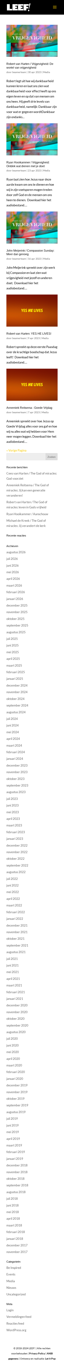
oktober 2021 (15, 938)
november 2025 (17, 612)
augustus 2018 (16, 1192)
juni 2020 (12, 1045)
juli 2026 (12, 559)
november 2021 (17, 932)
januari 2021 (14, 999)
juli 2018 (12, 1198)
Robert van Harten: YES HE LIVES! (28, 333)
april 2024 (13, 739)
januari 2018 (14, 1239)
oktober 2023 (15, 779)
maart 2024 (14, 745)
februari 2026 (15, 592)
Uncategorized (16, 1294)
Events (10, 1274)
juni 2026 (12, 565)
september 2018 (17, 1185)
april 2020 (13, 1059)
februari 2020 (15, 1072)
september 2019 (17, 1105)
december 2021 (17, 925)
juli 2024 (12, 719)
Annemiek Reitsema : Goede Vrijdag (29, 407)
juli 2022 (12, 879)
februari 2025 (15, 672)
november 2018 (17, 1172)
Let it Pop (50, 1358)
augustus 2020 (16, 1032)
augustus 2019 (16, 1112)
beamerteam (19, 72)
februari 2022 (15, 912)
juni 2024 (12, 725)
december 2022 (17, 845)
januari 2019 (14, 1159)
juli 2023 (12, 799)
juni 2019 (12, 1125)
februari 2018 (15, 1232)
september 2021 (17, 945)
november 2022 (17, 852)
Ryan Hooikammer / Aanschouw (27, 514)
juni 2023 (12, 805)
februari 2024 (15, 752)
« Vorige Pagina (16, 450)
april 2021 (13, 979)
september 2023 (17, 785)
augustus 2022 (16, 872)
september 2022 (17, 865)
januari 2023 (14, 838)
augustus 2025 (16, 632)
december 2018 (17, 1165)
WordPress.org (16, 1330)
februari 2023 (15, 832)
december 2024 (17, 685)
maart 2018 (14, 1225)
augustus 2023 (16, 792)
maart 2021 (14, 985)
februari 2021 (15, 992)
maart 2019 (14, 1145)
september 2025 (17, 625)
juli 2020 (12, 1038)
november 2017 (17, 1252)
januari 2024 (14, 758)
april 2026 (13, 579)
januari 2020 (14, 1079)
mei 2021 (12, 972)
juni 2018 (12, 1205)
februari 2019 (15, 1152)
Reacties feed (15, 1323)
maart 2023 (14, 825)
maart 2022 (14, 905)
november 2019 (17, 1092)
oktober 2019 (15, 1098)
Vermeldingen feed (18, 1317)
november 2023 (17, 772)
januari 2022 (14, 918)
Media (46, 72)
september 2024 (17, 705)
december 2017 (17, 1245)
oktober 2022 (15, 858)
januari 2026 (14, 599)
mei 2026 (12, 572)
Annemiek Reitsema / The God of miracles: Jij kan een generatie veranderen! (27, 490)
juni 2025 (12, 645)
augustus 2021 (16, 952)
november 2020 (17, 1012)
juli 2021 (12, 959)
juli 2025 (12, 639)
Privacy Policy (37, 1353)
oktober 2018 (15, 1178)
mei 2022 (12, 892)
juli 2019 (12, 1118)
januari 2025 (14, 678)
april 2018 (13, 1218)
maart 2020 (14, 1065)
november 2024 (17, 692)
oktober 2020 (15, 1018)
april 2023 (13, 819)
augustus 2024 (16, 712)
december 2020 (17, 1005)
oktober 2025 (15, 619)
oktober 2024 (15, 699)
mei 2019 (12, 1132)
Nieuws (11, 1288)
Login (10, 1310)
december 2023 (17, 765)
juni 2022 (12, 885)
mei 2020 (12, 1052)
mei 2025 (12, 652)
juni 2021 (12, 965)
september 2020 (17, 1025)
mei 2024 (12, 732)
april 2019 (13, 1139)
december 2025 (17, 605)
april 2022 (13, 899)
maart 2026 (14, 585)
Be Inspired (13, 1268)
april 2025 (13, 659)
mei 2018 (12, 1212)
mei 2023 (12, 812)
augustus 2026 (16, 552)
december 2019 (17, 1085)
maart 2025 (14, 665)
